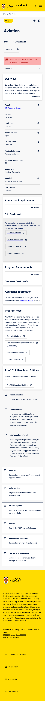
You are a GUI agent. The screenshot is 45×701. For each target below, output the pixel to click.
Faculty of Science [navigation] (14, 108)
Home (4, 14)
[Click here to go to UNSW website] (8, 6)
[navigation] (16, 232)
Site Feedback (13, 692)
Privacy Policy (13, 667)
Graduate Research (26, 301)
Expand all (35, 207)
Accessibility (12, 679)
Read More (36, 97)
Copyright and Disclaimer (17, 655)
